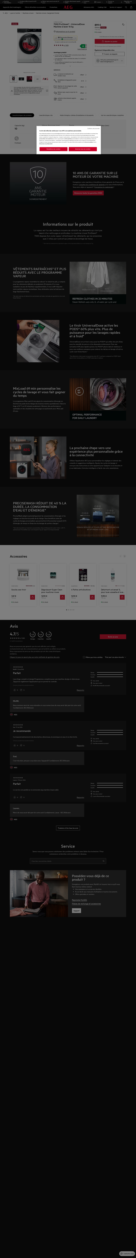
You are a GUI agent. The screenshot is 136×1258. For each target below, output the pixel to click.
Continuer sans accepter (93, 128)
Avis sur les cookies (89, 142)
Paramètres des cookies (53, 149)
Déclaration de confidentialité (45, 143)
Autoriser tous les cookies (82, 149)
